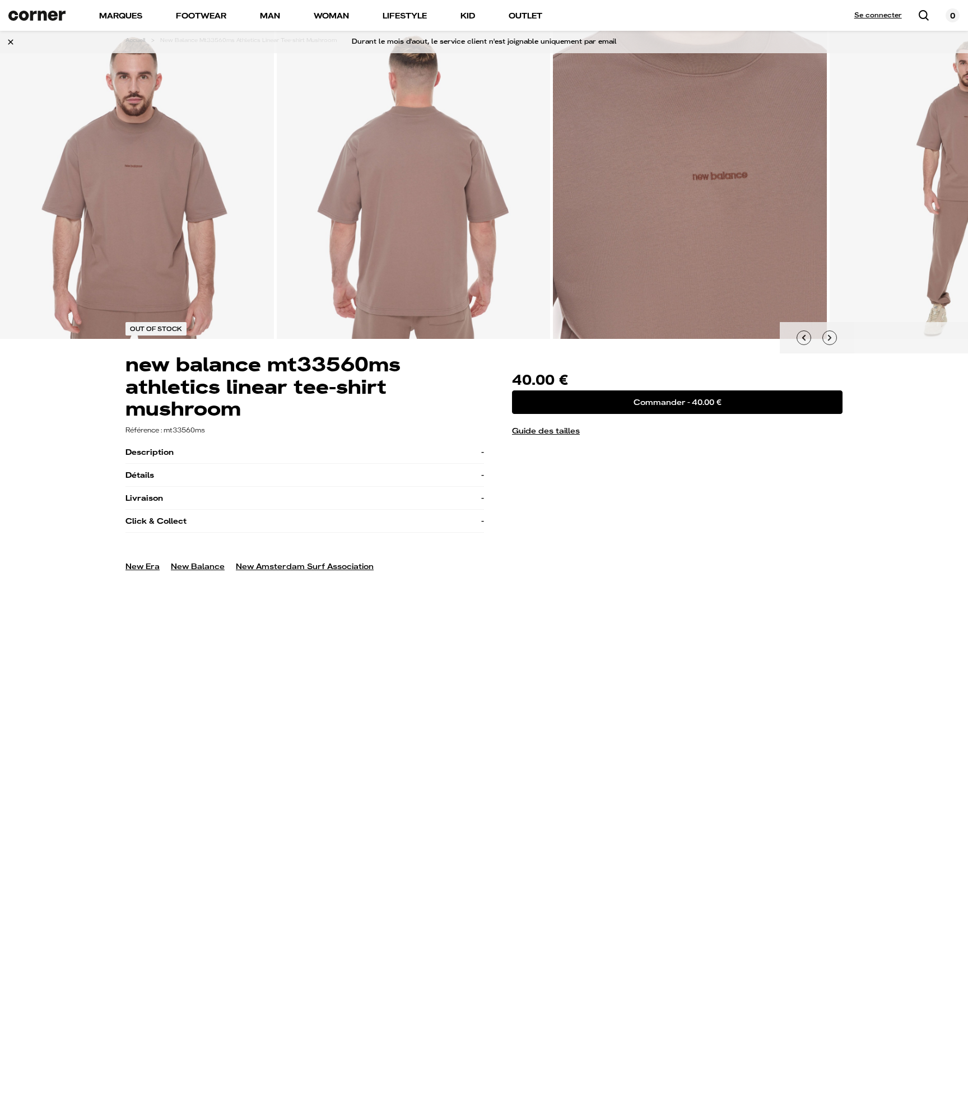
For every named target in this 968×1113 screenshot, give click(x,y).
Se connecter (878, 15)
